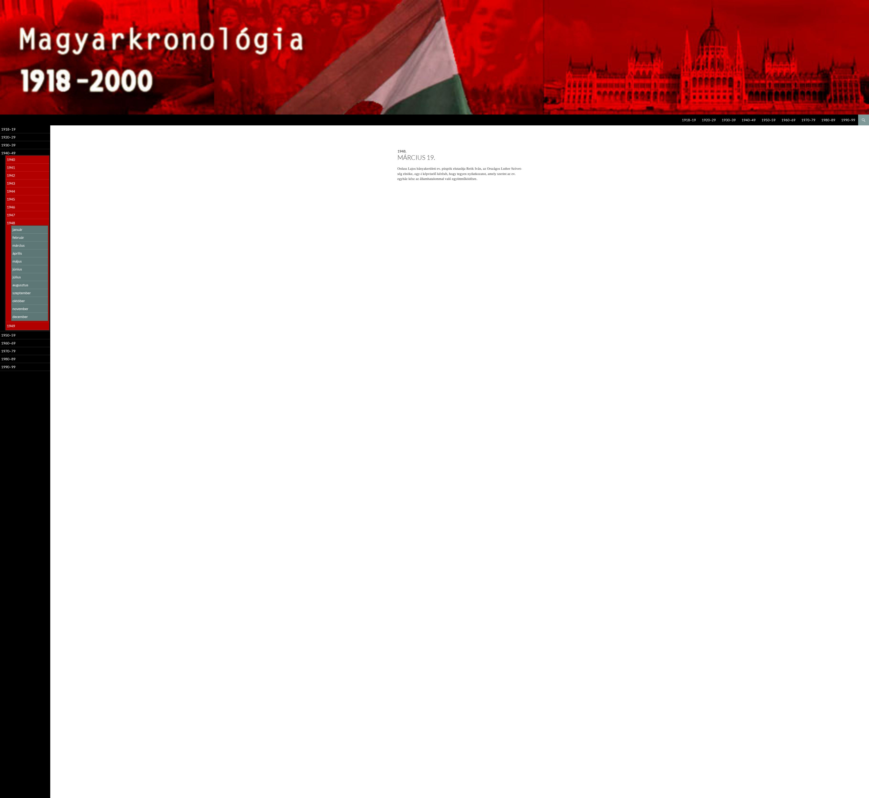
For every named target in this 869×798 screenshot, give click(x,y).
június (17, 269)
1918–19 (689, 120)
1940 (11, 159)
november (20, 308)
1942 (11, 175)
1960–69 (788, 120)
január (17, 229)
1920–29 (709, 120)
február (18, 237)
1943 (11, 183)
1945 (11, 199)
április (17, 253)
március (18, 245)
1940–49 (749, 120)
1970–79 (808, 120)
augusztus (20, 285)
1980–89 (828, 120)
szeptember (21, 293)
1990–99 (848, 120)
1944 (11, 191)
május (17, 261)
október (18, 301)
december (20, 316)
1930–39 (729, 120)
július (16, 277)
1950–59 (769, 120)
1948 (11, 223)
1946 (11, 207)
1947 (11, 215)
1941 (11, 167)
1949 (11, 326)
